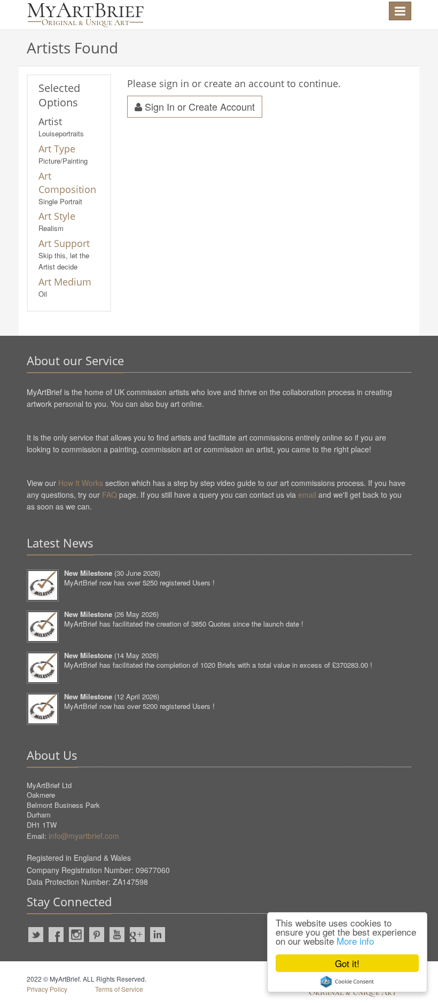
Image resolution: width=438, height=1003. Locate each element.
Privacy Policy (47, 988)
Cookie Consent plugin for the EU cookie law (347, 981)
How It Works (80, 482)
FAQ (109, 494)
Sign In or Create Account (198, 106)
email (307, 494)
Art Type (56, 148)
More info (355, 940)
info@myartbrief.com (84, 835)
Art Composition (67, 182)
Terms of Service (119, 988)
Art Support (64, 243)
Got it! (347, 963)
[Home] (85, 14)
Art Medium (64, 281)
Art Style (56, 216)
